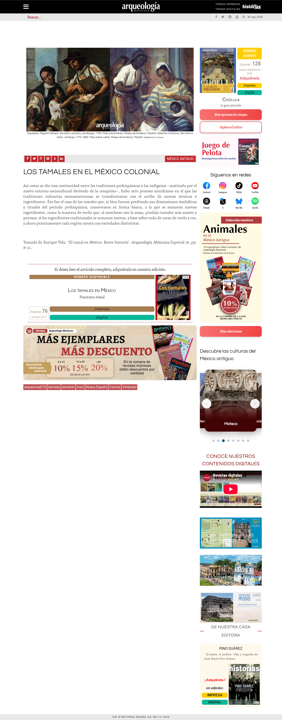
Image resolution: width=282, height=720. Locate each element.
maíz (80, 387)
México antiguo (180, 159)
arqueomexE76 (35, 387)
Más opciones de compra (230, 114)
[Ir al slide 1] (213, 440)
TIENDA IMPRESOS (228, 5)
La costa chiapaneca (230, 578)
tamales (54, 387)
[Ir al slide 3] (223, 440)
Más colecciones (231, 331)
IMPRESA (215, 695)
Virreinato (129, 387)
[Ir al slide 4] (228, 440)
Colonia (114, 387)
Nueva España (96, 387)
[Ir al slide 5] (233, 440)
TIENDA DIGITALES (228, 10)
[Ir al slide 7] (243, 440)
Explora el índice (231, 127)
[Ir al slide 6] (238, 440)
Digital (102, 317)
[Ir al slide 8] (248, 440)
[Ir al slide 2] (218, 440)
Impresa (102, 309)
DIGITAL (214, 702)
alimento (68, 387)
